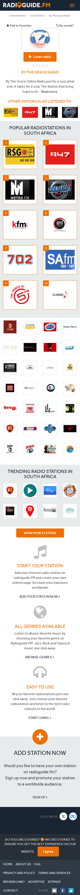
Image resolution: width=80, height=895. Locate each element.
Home (7, 864)
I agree (48, 851)
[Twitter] (72, 890)
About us (23, 864)
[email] (56, 890)
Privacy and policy (19, 873)
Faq (37, 864)
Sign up (39, 797)
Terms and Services (54, 873)
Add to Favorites (20, 25)
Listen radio (41, 57)
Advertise (36, 882)
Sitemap (54, 882)
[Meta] (73, 816)
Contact (10, 890)
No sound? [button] (66, 25)
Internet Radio (18, 15)
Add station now (40, 752)
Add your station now (38, 596)
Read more (49, 92)
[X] (63, 816)
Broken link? (14, 882)
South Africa (37, 15)
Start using (38, 718)
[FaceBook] (64, 890)
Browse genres (38, 657)
